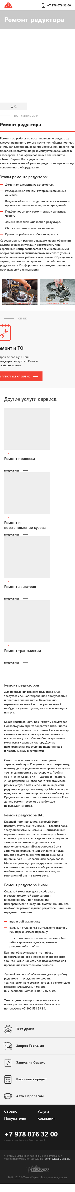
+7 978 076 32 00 (59, 5)
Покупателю (15, 1118)
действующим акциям (57, 1158)
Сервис (10, 1111)
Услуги (43, 1111)
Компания (47, 1118)
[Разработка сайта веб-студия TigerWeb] (37, 1171)
